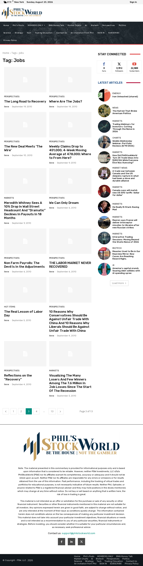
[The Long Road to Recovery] (25, 79)
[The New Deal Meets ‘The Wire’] (25, 124)
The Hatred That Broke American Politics (124, 112)
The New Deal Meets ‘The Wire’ (23, 148)
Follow (119, 63)
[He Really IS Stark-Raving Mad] (104, 206)
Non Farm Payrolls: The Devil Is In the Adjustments (24, 264)
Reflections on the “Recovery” (18, 377)
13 (52, 411)
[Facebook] (61, 541)
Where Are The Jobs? (65, 101)
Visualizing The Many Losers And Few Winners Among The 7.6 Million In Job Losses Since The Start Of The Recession (70, 383)
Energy (116, 93)
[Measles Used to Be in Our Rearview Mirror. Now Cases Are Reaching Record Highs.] (104, 253)
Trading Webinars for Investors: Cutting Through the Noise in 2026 (123, 128)
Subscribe (134, 63)
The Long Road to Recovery (25, 101)
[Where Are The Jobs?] (70, 79)
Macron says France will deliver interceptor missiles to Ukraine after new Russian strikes (125, 224)
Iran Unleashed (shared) (125, 96)
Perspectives (11, 97)
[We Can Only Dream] (70, 181)
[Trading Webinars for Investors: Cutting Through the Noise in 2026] (104, 126)
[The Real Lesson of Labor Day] (25, 289)
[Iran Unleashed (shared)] (104, 95)
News (115, 108)
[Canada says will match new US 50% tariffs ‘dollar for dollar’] (104, 191)
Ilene (6, 106)
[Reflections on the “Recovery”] (25, 353)
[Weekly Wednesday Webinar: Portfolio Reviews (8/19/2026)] (104, 142)
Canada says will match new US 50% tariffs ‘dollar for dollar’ (125, 192)
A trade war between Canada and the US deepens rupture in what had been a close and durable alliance (125, 176)
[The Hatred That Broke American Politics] (104, 110)
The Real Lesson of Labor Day (23, 313)
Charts (116, 138)
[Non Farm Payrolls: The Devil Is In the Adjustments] (25, 241)
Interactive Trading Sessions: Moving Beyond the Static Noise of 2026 (125, 239)
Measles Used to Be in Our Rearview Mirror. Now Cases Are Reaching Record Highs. (126, 255)
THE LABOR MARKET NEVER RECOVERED (70, 264)
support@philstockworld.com (78, 533)
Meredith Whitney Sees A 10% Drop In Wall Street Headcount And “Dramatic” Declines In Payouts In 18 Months (24, 210)
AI (113, 265)
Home (6, 53)
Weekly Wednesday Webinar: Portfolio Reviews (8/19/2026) (123, 143)
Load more (118, 283)
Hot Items (9, 307)
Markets (9, 198)
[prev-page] (6, 411)
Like (104, 63)
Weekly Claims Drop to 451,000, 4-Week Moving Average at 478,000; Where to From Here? (70, 152)
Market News (119, 168)
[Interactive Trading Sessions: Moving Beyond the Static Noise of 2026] (104, 238)
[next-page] (60, 411)
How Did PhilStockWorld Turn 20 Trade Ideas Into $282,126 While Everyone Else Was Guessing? (125, 159)
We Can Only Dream (64, 203)
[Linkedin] (71, 541)
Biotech (117, 248)
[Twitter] (81, 541)
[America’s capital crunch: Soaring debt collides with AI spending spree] (104, 269)
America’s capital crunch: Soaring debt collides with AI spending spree (126, 270)
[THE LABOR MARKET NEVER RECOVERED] (70, 241)
